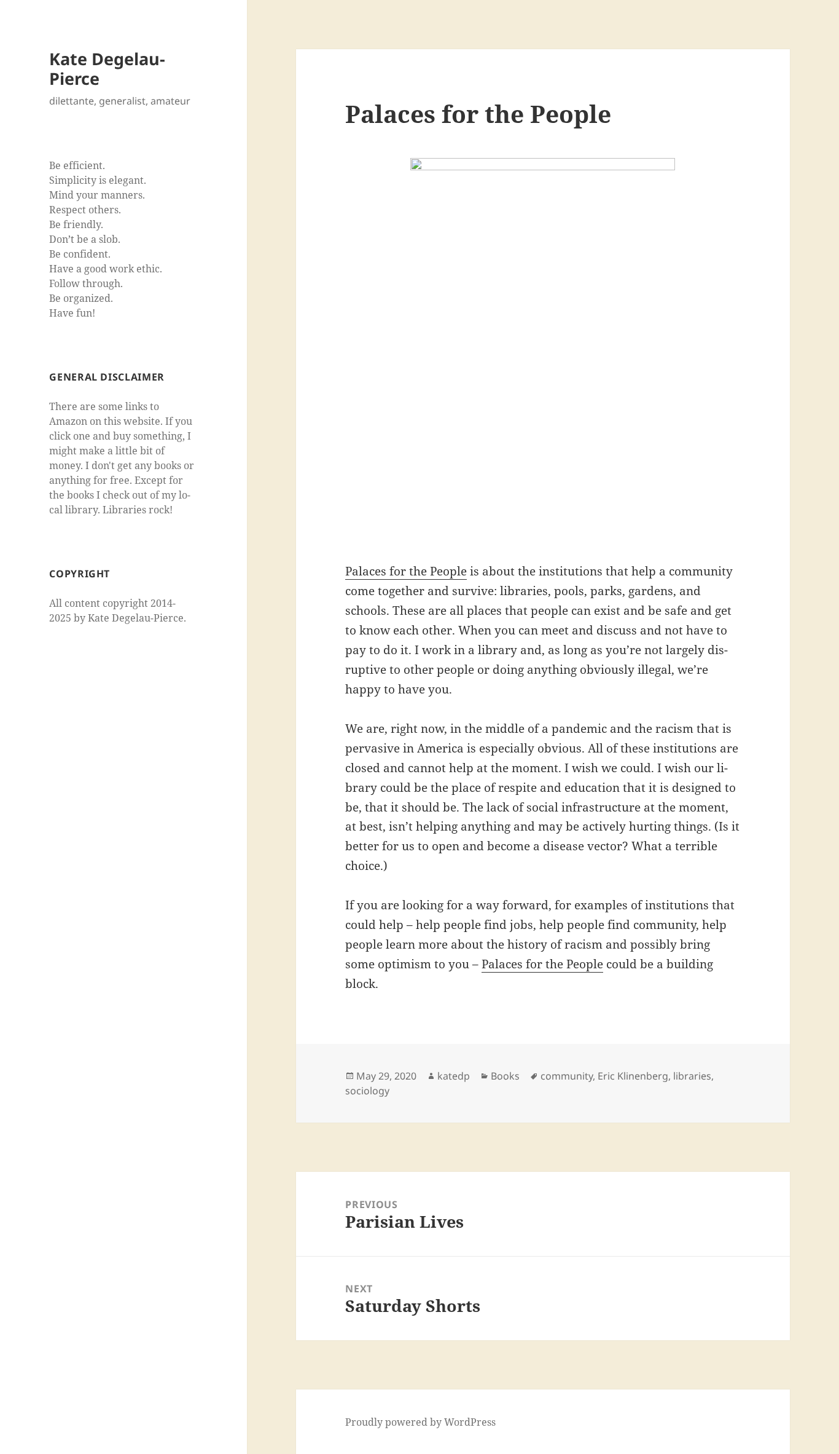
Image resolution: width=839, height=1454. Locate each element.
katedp (453, 1076)
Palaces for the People (406, 571)
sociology (367, 1090)
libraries (692, 1076)
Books (505, 1076)
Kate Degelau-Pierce (107, 68)
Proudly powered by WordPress (420, 1422)
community (566, 1076)
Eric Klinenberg (633, 1076)
